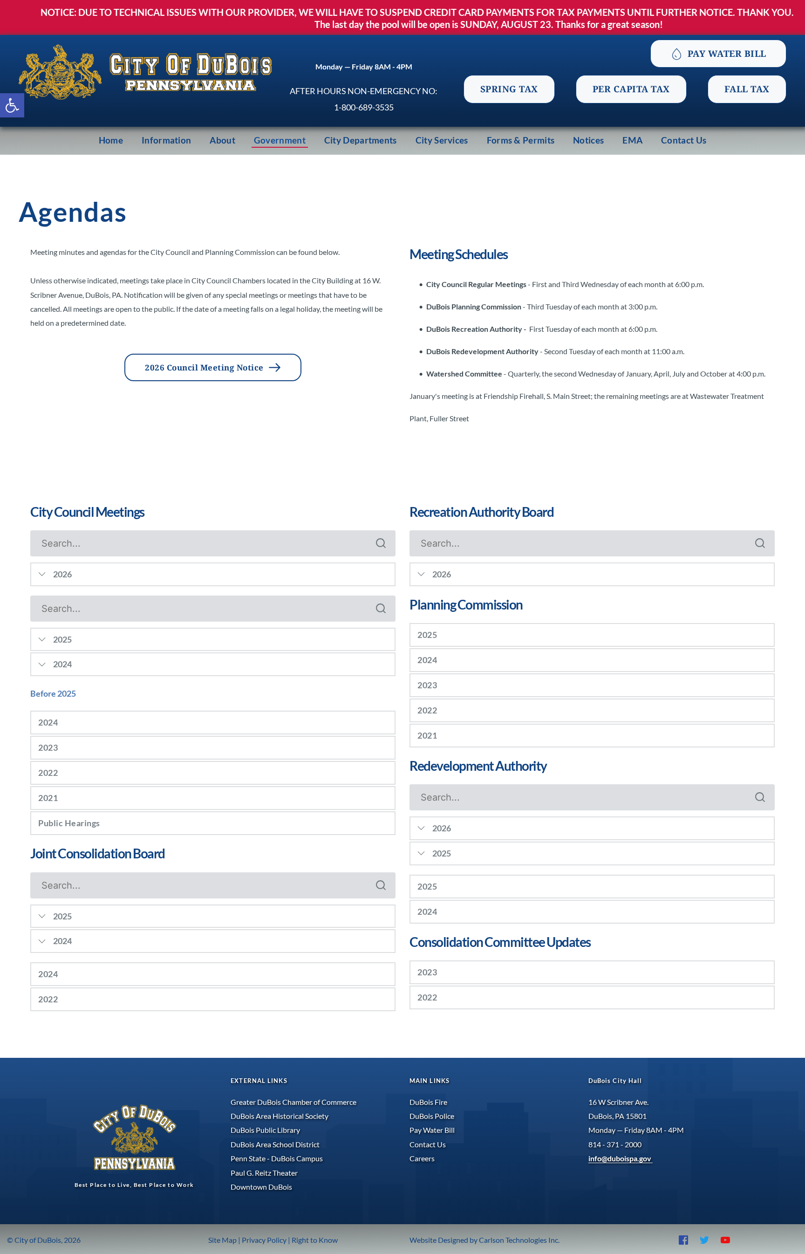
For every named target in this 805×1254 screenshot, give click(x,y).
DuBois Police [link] (431, 1115)
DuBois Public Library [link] (265, 1129)
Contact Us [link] (427, 1144)
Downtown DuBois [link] (261, 1186)
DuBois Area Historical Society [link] (279, 1115)
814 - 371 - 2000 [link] (615, 1144)
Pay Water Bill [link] (432, 1129)
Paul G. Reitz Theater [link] (265, 1172)
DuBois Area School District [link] (275, 1144)
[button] (213, 722)
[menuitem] (110, 140)
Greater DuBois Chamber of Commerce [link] (294, 1101)
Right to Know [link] (314, 1239)
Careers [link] (422, 1158)
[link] (12, 105)
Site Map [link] (222, 1239)
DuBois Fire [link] (428, 1101)
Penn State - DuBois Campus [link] (277, 1158)
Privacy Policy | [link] (266, 1239)
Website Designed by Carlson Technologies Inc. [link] (485, 1239)
